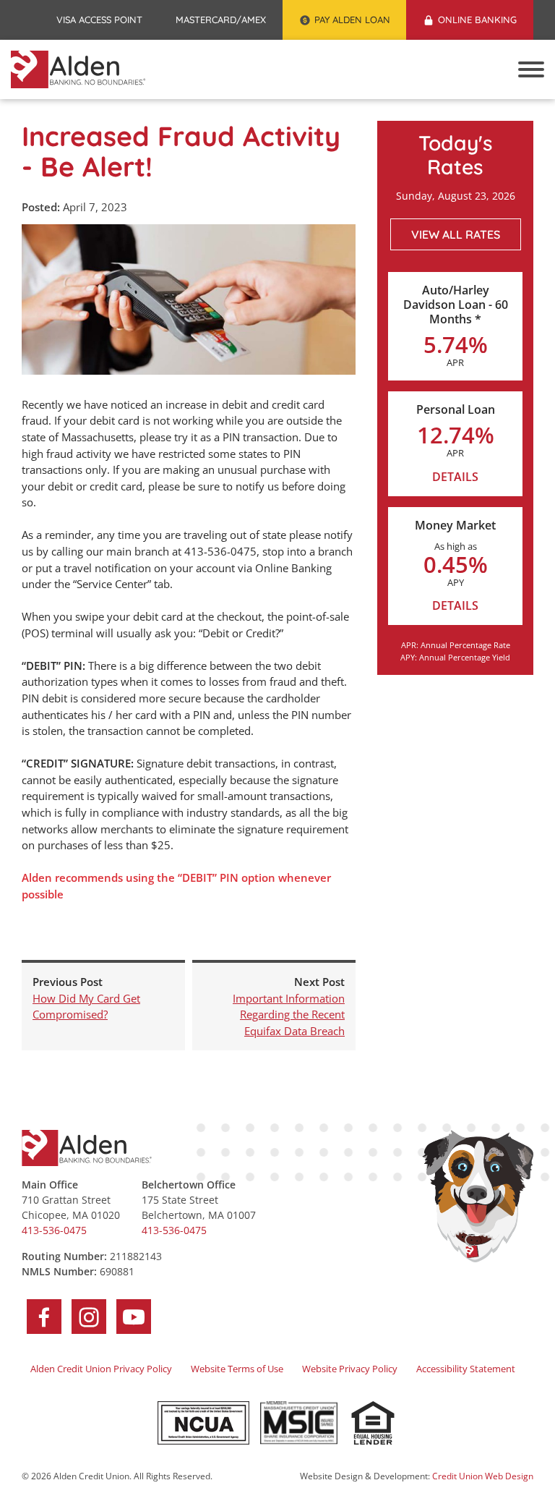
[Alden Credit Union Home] (78, 69)
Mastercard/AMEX (229, 22)
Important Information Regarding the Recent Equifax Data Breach (289, 1014)
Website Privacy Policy (349, 1368)
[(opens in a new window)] (203, 1423)
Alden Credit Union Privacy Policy (101, 1368)
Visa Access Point (107, 22)
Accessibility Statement (465, 1368)
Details (455, 477)
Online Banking (477, 19)
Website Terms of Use (237, 1368)
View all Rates (455, 234)
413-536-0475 (54, 1230)
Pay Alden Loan (360, 22)
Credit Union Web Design (482, 1476)
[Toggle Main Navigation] (531, 69)
